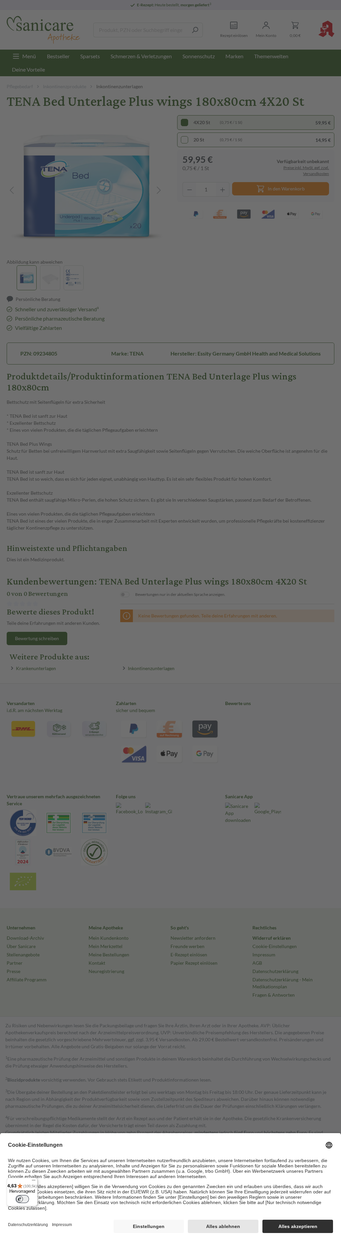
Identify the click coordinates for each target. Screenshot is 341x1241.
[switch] (22, 1199)
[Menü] (34, 1182)
